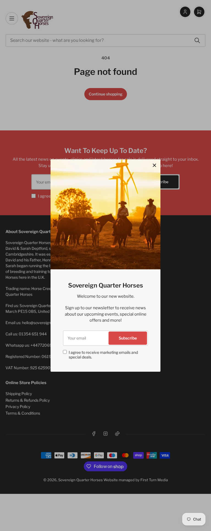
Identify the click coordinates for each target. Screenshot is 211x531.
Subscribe (128, 338)
